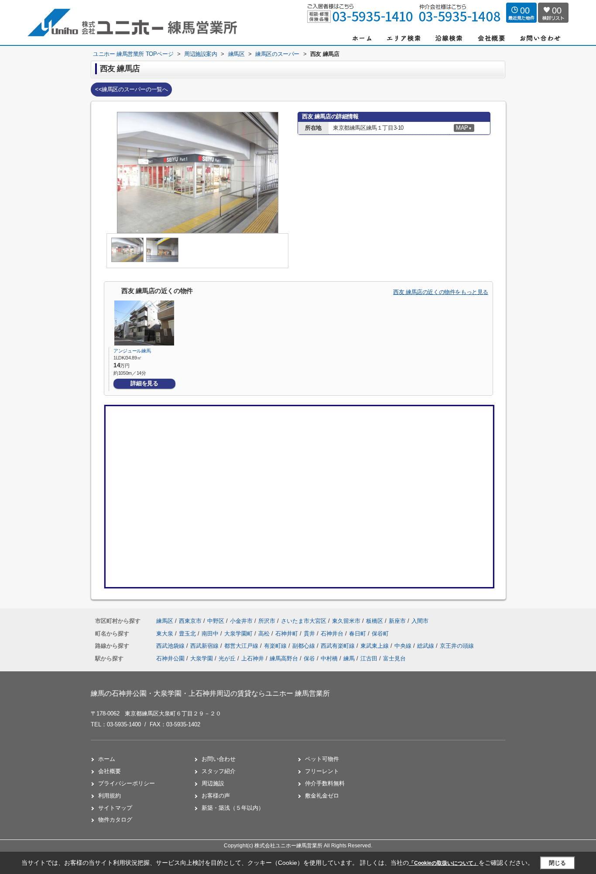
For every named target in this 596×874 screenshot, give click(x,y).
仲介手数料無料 (325, 783)
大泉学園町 (239, 633)
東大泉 (165, 633)
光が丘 (227, 658)
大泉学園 (201, 658)
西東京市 (190, 621)
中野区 (215, 621)
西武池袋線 (171, 646)
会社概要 (109, 771)
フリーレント (322, 771)
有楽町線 (276, 646)
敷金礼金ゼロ (322, 795)
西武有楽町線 (338, 646)
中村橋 (329, 658)
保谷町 (380, 633)
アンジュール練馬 (132, 350)
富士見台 (394, 658)
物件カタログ (115, 819)
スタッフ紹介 (219, 771)
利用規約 (109, 795)
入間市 (419, 621)
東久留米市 (346, 621)
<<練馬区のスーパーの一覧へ (131, 89)
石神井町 (287, 633)
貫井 (310, 633)
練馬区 (164, 621)
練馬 (349, 658)
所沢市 (266, 621)
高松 (264, 633)
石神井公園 (170, 658)
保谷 (309, 658)
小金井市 (241, 621)
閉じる (557, 863)
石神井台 (333, 633)
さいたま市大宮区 (303, 621)
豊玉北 (188, 633)
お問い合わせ (219, 759)
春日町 (358, 633)
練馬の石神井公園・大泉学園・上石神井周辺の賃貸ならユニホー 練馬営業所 (210, 693)
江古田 (368, 658)
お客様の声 (216, 795)
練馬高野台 (284, 658)
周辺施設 (213, 783)
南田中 (211, 633)
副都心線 (304, 646)
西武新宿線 (205, 646)
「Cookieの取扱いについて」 (444, 863)
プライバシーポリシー (126, 783)
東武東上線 (375, 646)
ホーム (106, 759)
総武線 (426, 646)
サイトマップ (115, 808)
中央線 (403, 646)
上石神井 (252, 658)
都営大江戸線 (242, 646)
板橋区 (374, 621)
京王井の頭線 (457, 646)
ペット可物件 (322, 759)
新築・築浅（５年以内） (233, 808)
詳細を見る (144, 383)
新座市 (397, 621)
